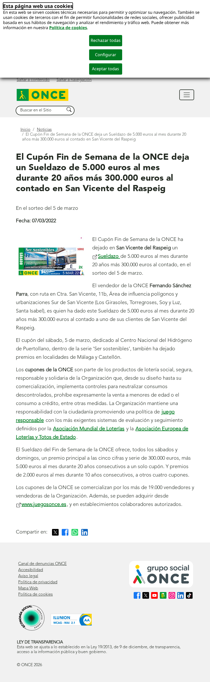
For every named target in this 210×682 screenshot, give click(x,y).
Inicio (25, 130)
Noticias (44, 130)
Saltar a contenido (33, 80)
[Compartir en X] (55, 532)
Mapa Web (28, 588)
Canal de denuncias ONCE (42, 564)
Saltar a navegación (74, 80)
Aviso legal (28, 576)
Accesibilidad (30, 570)
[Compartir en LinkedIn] (84, 532)
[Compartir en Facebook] (65, 532)
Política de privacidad (37, 582)
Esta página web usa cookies (38, 6)
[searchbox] (40, 110)
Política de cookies (68, 27)
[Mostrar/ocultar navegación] (186, 94)
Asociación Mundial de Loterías (88, 429)
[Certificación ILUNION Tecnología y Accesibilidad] (71, 620)
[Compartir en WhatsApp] (75, 532)
